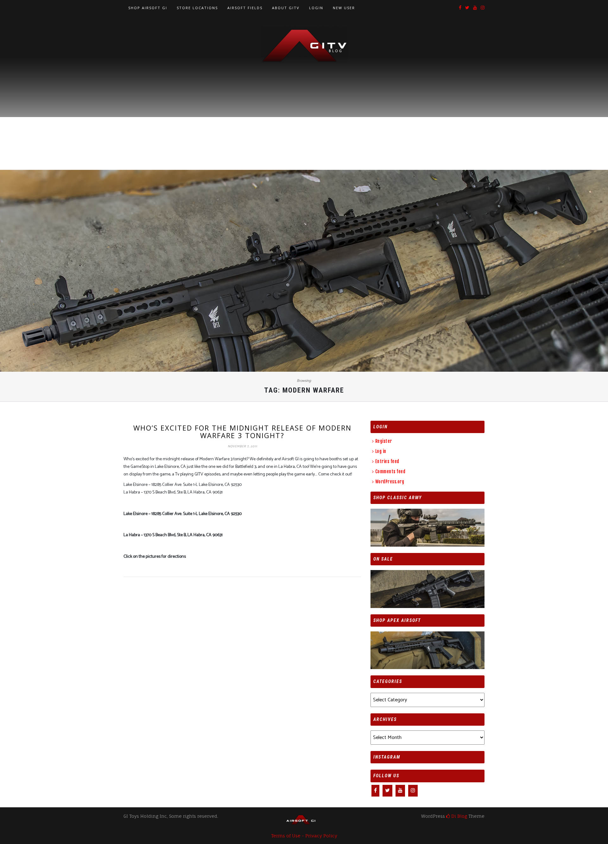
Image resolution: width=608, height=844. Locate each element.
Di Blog (458, 816)
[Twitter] (467, 8)
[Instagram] (482, 8)
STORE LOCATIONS (197, 7)
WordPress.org (389, 481)
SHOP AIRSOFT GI (147, 7)
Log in (380, 451)
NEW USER (344, 7)
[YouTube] (475, 8)
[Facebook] (460, 8)
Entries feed (387, 461)
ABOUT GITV (286, 7)
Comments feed (390, 471)
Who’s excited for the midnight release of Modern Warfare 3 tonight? (242, 431)
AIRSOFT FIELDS (245, 7)
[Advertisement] (304, 111)
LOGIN (316, 7)
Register (383, 441)
